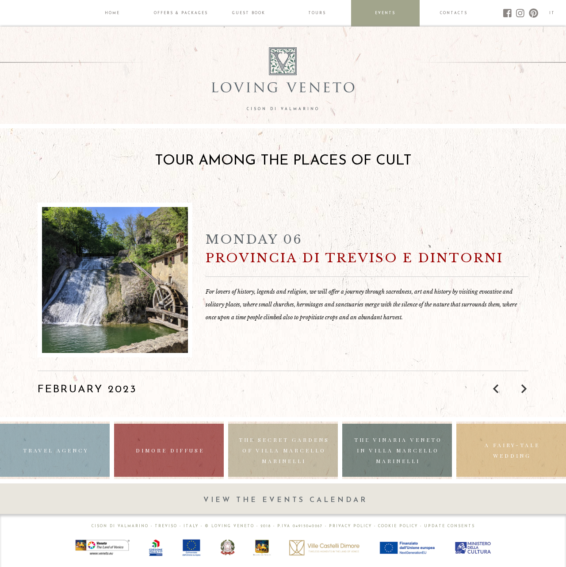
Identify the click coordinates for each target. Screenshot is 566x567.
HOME (112, 13)
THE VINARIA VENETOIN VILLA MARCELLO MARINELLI (398, 450)
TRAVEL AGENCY (56, 450)
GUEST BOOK (248, 13)
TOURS (317, 13)
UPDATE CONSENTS (449, 526)
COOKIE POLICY (398, 526)
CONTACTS (453, 13)
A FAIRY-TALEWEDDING (512, 450)
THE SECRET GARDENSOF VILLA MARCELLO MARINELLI (284, 450)
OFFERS (181, 13)
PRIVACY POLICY (350, 526)
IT (552, 13)
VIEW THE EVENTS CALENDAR (285, 500)
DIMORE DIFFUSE (170, 450)
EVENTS (385, 13)
